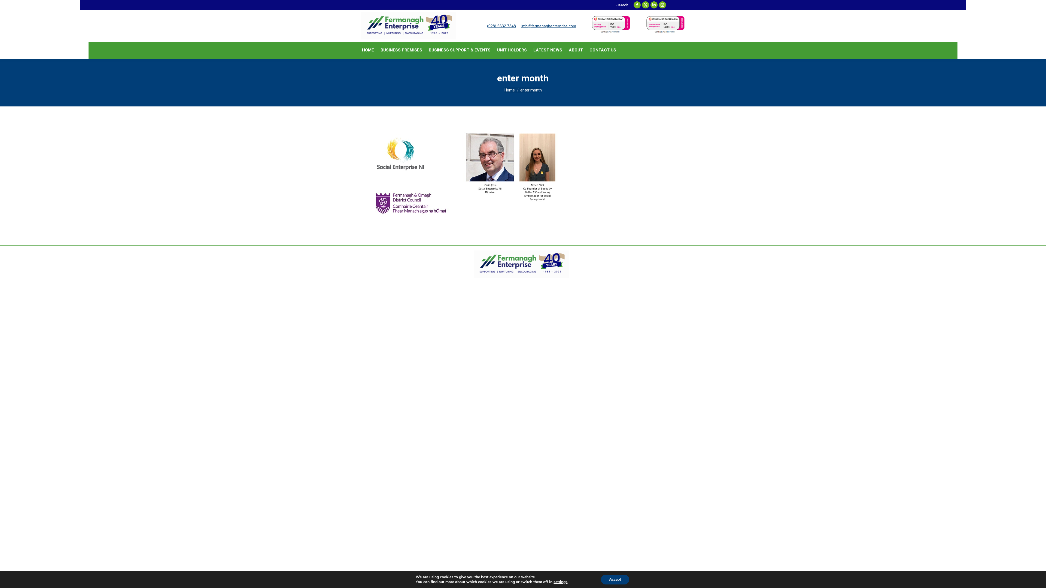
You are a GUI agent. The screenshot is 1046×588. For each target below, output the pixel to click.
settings (560, 582)
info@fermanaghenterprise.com (548, 26)
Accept (615, 579)
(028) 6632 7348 (501, 26)
